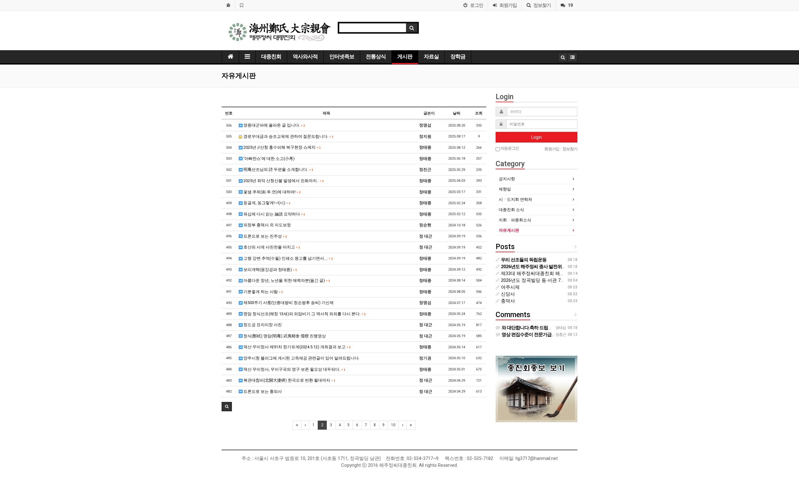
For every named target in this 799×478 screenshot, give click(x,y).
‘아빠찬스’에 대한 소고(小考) (269, 158)
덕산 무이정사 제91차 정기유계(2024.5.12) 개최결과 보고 (296, 347)
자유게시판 (509, 230)
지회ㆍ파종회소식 (515, 220)
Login (536, 137)
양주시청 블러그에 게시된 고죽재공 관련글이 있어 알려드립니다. (301, 358)
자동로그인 (509, 148)
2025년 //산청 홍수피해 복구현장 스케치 (281, 147)
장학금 (457, 56)
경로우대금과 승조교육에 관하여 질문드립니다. (288, 136)
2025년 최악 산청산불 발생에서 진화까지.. (283, 180)
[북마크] (241, 5)
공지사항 (507, 178)
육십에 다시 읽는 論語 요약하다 (274, 214)
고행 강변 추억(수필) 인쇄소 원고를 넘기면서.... (287, 258)
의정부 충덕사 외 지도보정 (267, 225)
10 (393, 425)
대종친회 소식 (511, 209)
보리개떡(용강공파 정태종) (270, 269)
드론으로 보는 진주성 (265, 236)
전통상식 (376, 56)
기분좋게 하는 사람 (262, 291)
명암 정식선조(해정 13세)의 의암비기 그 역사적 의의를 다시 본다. (304, 313)
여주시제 (510, 287)
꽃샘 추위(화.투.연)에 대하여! (271, 192)
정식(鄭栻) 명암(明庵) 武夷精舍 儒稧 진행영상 (284, 336)
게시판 (404, 56)
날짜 (456, 113)
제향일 (505, 189)
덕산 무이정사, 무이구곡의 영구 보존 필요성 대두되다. (294, 369)
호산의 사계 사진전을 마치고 (271, 247)
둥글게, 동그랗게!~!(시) (266, 202)
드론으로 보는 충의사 (262, 391)
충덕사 (507, 301)
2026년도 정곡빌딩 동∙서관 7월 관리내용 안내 (548, 280)
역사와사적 (305, 56)
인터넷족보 (341, 56)
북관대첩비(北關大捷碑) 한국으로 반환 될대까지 (289, 380)
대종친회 (271, 56)
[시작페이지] (228, 5)
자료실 (431, 56)
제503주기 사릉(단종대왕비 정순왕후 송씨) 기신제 (288, 302)
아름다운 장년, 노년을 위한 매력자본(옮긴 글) (286, 280)
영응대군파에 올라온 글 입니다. (274, 125)
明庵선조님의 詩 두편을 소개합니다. (278, 169)
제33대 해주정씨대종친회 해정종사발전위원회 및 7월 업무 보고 (566, 273)
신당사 (507, 294)
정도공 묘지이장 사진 (262, 324)
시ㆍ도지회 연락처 (515, 199)
